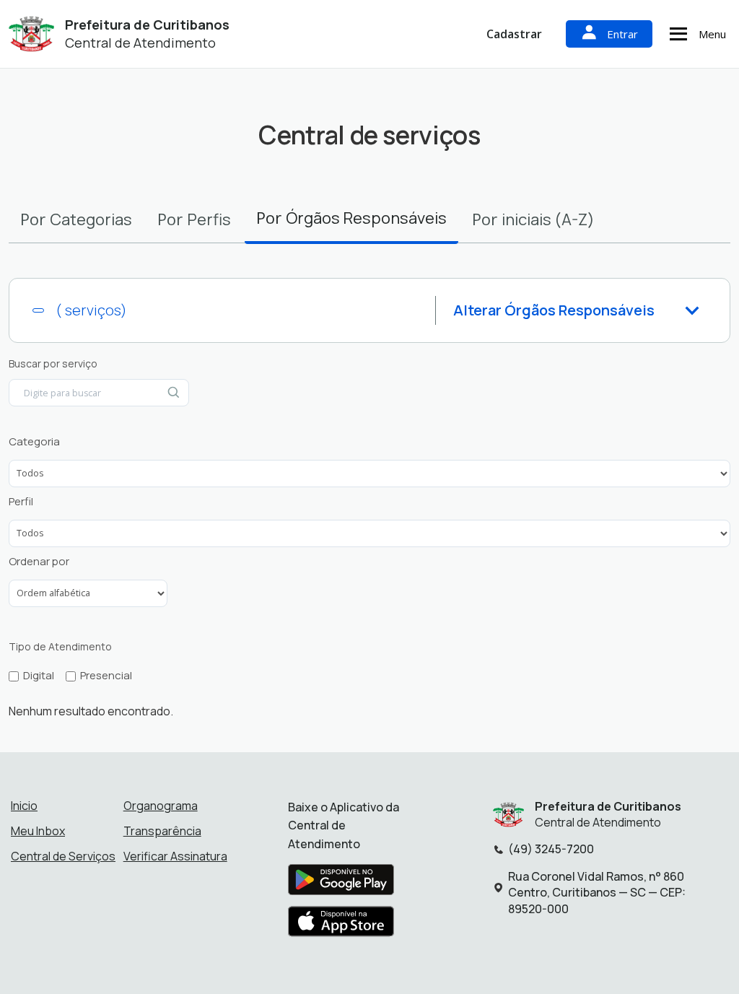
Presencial (106, 675)
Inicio (24, 805)
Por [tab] (76, 219)
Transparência (162, 831)
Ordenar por (39, 561)
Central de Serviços (63, 856)
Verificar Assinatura (175, 856)
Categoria (34, 442)
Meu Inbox (38, 831)
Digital (38, 675)
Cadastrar (514, 34)
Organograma (160, 805)
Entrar (622, 34)
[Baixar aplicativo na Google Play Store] (341, 884)
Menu (712, 34)
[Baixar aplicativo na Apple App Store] (341, 926)
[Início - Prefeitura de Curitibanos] (31, 34)
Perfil (21, 501)
